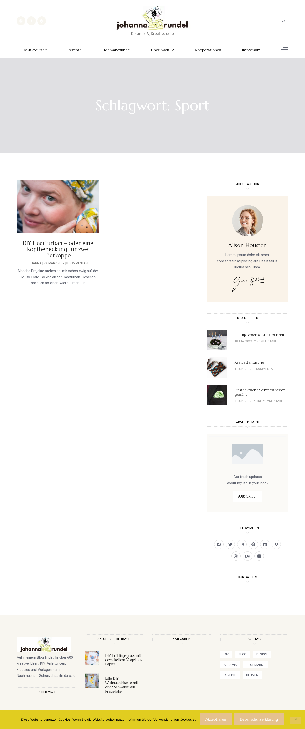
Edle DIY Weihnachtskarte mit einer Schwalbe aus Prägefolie (121, 684)
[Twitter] (230, 544)
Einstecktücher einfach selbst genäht (259, 392)
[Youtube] (259, 556)
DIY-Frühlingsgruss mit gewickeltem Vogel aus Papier (123, 659)
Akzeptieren (215, 719)
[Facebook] (21, 20)
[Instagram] (31, 20)
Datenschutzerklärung (259, 719)
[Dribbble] (236, 556)
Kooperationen (208, 50)
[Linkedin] (264, 544)
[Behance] (247, 556)
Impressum (251, 50)
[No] (295, 720)
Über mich (160, 50)
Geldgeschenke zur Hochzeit (259, 334)
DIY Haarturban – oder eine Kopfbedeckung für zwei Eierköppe (58, 249)
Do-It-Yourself (34, 50)
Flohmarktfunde (116, 50)
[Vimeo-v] (276, 544)
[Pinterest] (41, 20)
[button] (283, 21)
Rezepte (74, 50)
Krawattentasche (249, 362)
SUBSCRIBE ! (248, 496)
